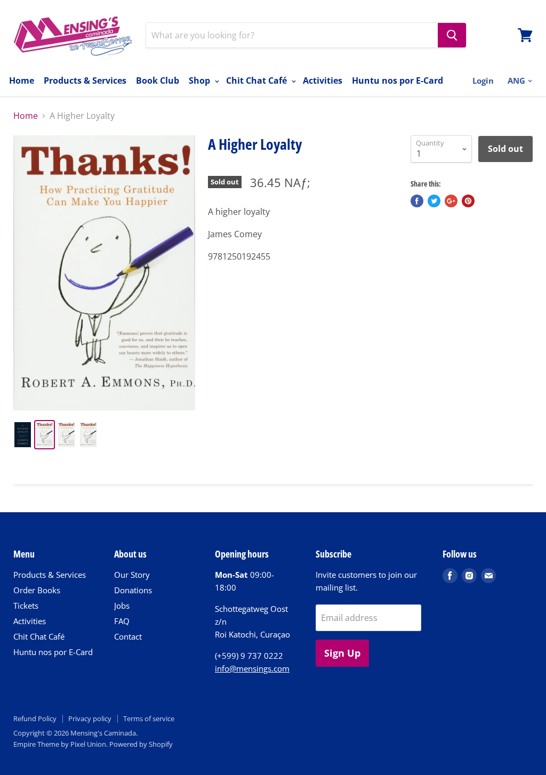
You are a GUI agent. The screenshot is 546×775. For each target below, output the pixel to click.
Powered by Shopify (141, 744)
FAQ (122, 621)
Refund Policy (35, 718)
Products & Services (85, 80)
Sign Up (342, 653)
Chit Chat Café (257, 80)
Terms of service (148, 718)
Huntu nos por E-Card (397, 80)
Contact (128, 636)
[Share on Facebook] (417, 201)
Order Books (36, 590)
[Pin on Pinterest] (468, 201)
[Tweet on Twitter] (434, 201)
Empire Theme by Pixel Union (59, 744)
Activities (322, 80)
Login (483, 80)
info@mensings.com (252, 668)
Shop (200, 80)
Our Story (132, 574)
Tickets (25, 605)
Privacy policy (89, 718)
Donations (133, 590)
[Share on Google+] (451, 201)
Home (21, 80)
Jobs (122, 605)
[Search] (452, 35)
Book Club (157, 80)
